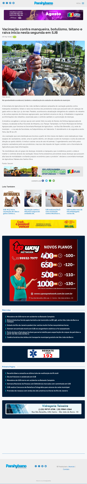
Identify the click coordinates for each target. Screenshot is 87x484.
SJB (14, 36)
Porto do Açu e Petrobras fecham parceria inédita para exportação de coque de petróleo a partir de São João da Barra (44, 333)
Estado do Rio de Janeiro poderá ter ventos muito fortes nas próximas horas (38, 325)
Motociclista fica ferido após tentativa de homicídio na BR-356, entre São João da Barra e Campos (43, 321)
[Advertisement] (43, 438)
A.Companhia (47, 480)
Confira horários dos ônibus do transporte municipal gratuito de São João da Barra (40, 337)
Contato (66, 469)
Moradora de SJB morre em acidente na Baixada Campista (30, 316)
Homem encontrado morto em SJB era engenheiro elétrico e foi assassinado (38, 329)
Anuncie (71, 467)
